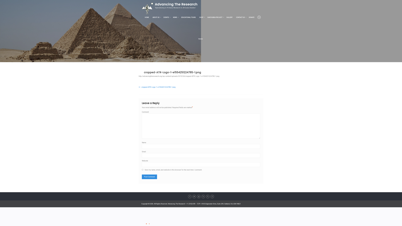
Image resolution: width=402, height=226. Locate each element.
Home (147, 17)
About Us (156, 17)
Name (144, 143)
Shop (201, 17)
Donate (251, 17)
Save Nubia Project (214, 17)
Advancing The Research (176, 4)
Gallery (229, 17)
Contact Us (240, 17)
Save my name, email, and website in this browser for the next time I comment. (173, 170)
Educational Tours (188, 17)
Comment (145, 112)
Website (145, 161)
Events (166, 17)
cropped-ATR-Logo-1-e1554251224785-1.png (172, 72)
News (175, 17)
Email (144, 152)
